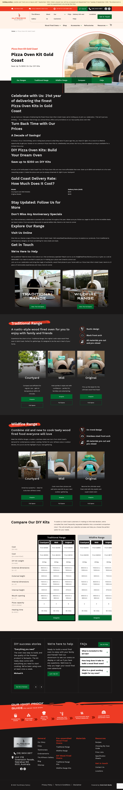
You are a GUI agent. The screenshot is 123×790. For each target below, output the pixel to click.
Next (41, 687)
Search (83, 9)
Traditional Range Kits (63, 763)
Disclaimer (77, 785)
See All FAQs (104, 644)
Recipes (98, 742)
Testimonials (43, 750)
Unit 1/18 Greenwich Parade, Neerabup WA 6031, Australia (24, 760)
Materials (81, 738)
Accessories (75, 25)
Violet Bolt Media (106, 785)
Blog (39, 761)
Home (13, 31)
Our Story (41, 742)
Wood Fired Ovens (52, 27)
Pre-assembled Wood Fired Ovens (63, 740)
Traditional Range (41, 80)
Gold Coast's (62, 439)
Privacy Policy (47, 785)
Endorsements (43, 754)
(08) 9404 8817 (97, 9)
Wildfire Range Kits (63, 768)
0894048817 (15, 259)
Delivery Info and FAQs (78, 16)
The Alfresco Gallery (35, 16)
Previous (36, 687)
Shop (65, 25)
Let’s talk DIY (53, 674)
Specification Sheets (100, 757)
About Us (48, 16)
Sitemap (41, 765)
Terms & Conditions (62, 785)
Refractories (88, 25)
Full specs (32, 405)
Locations (92, 14)
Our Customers (57, 16)
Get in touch (104, 17)
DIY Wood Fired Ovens (63, 757)
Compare (81, 80)
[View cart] (111, 25)
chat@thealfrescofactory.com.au (86, 257)
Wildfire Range (61, 80)
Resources (102, 25)
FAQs (69, 14)
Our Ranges (21, 80)
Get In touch (101, 763)
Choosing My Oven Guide (102, 747)
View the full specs (37, 306)
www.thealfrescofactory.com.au (67, 238)
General (41, 738)
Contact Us (99, 767)
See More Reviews (21, 687)
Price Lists (99, 752)
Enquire (32, 399)
